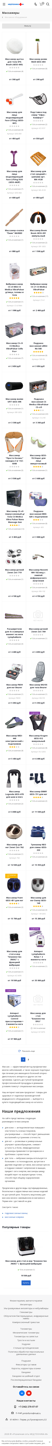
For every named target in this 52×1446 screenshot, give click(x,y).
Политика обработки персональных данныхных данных (26, 1352)
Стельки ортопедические (26, 1347)
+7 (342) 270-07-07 (28, 1406)
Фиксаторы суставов (26, 1364)
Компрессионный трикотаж (26, 1322)
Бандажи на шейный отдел (26, 1376)
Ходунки (26, 1344)
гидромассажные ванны (16, 1213)
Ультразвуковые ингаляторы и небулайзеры (26, 1308)
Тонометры (26, 1328)
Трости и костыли (26, 1340)
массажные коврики (14, 1217)
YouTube (29, 1393)
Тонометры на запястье (26, 1336)
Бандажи (26, 1372)
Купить (26, 1282)
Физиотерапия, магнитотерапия (26, 1300)
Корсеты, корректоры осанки (26, 1368)
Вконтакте (22, 1393)
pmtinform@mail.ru (32, 1413)
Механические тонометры (26, 1332)
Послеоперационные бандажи (26, 1379)
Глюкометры (26, 1312)
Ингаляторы (26, 1304)
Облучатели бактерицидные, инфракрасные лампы (26, 1317)
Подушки (26, 1360)
